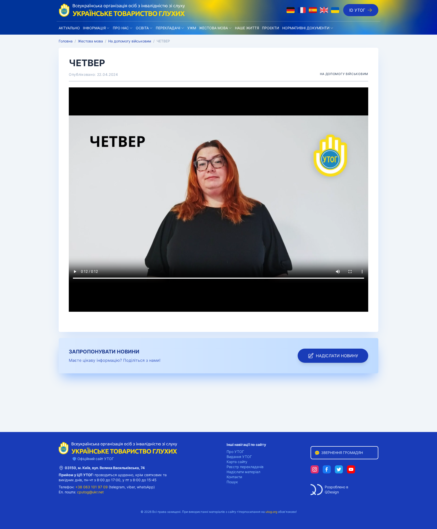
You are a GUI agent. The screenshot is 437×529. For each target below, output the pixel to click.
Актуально (69, 28)
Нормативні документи (306, 28)
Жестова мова (213, 28)
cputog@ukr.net (90, 492)
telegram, (118, 487)
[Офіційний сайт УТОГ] (122, 10)
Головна (66, 41)
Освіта (142, 28)
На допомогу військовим (129, 41)
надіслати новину (337, 355)
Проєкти (270, 28)
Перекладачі (168, 28)
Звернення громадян (342, 452)
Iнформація (94, 28)
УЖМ (191, 28)
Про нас (121, 28)
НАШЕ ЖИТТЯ (247, 28)
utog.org (271, 512)
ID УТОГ (357, 10)
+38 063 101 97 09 (91, 487)
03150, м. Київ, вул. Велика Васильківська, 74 (105, 468)
